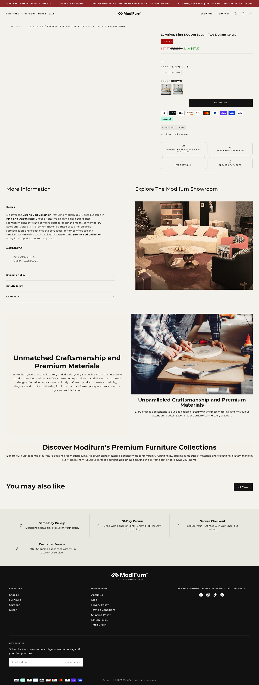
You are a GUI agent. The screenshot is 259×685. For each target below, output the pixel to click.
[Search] (235, 14)
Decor (42, 14)
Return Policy (99, 619)
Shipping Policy (101, 614)
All (42, 26)
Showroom (208, 14)
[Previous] (145, 322)
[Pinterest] (222, 595)
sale (218, 3)
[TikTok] (215, 595)
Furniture (15, 599)
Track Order (98, 624)
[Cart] (251, 14)
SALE (52, 14)
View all (243, 487)
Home (32, 26)
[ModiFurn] (129, 576)
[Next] (150, 322)
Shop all (14, 594)
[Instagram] (208, 595)
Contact (224, 14)
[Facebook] (201, 595)
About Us (97, 594)
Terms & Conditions (103, 609)
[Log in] (243, 14)
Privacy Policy (100, 604)
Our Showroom (19, 3)
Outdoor (30, 14)
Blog (94, 599)
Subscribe (72, 662)
